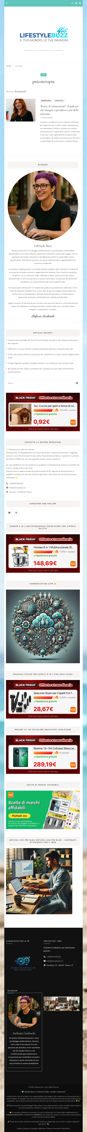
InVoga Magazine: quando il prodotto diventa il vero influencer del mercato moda (40, 363)
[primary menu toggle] (7, 3)
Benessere (46, 101)
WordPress (66, 1128)
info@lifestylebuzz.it (17, 488)
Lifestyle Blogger (47, 118)
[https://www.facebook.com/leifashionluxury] (9, 512)
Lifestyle (59, 101)
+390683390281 (16, 483)
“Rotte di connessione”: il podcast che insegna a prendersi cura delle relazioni (59, 110)
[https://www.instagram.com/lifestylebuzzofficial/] (16, 512)
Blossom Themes (46, 1128)
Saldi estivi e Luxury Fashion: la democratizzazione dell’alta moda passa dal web (40, 349)
